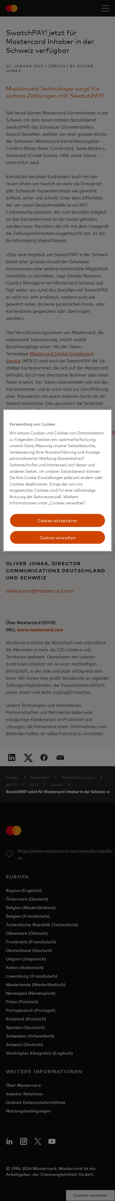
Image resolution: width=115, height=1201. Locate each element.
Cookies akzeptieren (57, 520)
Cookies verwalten (57, 537)
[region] (57, 480)
